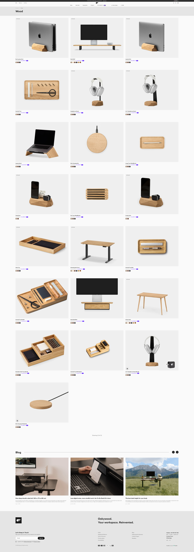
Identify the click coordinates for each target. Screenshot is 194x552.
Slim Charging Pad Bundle (21, 423)
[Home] (97, 3)
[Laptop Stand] (42, 142)
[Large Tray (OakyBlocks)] (151, 142)
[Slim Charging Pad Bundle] (42, 402)
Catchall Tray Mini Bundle (76, 371)
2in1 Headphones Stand (130, 111)
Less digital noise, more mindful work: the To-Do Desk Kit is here (91, 498)
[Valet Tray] (42, 246)
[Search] (173, 2)
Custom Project (135, 536)
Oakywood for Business (137, 534)
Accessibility (101, 540)
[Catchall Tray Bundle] (42, 298)
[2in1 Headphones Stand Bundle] (151, 350)
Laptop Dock (128, 59)
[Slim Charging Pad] (97, 142)
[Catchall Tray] (42, 90)
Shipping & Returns (102, 534)
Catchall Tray (18, 111)
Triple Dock (18, 215)
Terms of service (27, 541)
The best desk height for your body (136, 498)
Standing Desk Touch (75, 267)
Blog (133, 532)
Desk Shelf (73, 59)
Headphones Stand (75, 111)
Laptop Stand (18, 163)
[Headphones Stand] (97, 90)
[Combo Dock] (151, 194)
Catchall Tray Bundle (20, 319)
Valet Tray (18, 267)
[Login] (175, 2)
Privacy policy (37, 541)
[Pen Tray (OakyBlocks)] (97, 194)
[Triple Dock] (42, 194)
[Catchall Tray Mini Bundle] (97, 350)
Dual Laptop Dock (19, 59)
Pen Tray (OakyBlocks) (75, 215)
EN (169, 540)
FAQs (99, 532)
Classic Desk (128, 319)
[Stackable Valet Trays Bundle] (42, 350)
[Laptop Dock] (151, 38)
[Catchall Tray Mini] (151, 246)
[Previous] (173, 452)
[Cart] (177, 2)
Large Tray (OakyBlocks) (130, 163)
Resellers (134, 538)
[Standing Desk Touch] (97, 246)
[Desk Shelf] (97, 38)
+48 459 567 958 (174, 532)
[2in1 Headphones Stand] (151, 90)
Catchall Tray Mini (129, 267)
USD (167, 540)
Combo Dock (128, 215)
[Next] (177, 452)
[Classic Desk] (151, 298)
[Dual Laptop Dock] (42, 38)
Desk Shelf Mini (74, 319)
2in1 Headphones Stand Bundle (132, 371)
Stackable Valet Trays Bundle (22, 371)
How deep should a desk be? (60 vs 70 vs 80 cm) (31, 498)
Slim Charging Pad (75, 163)
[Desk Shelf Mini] (97, 298)
